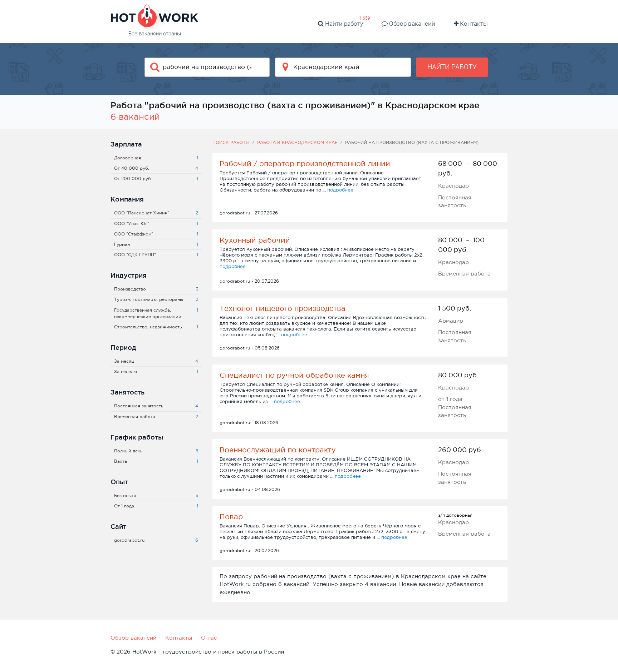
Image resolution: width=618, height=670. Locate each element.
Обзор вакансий (411, 23)
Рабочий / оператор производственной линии (305, 164)
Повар (231, 517)
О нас (209, 638)
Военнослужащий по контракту (278, 450)
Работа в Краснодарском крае (297, 142)
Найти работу (343, 23)
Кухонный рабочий (255, 240)
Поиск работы (231, 142)
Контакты (473, 23)
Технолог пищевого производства (282, 308)
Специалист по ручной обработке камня (294, 375)
